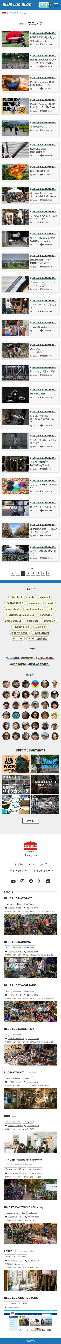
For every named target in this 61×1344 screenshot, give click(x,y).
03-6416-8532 (32, 995)
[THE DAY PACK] (16, 764)
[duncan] (6, 736)
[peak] (45, 726)
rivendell (45, 597)
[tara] (26, 684)
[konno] (55, 705)
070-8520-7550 (33, 1126)
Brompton (49, 620)
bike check (17, 597)
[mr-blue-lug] (35, 684)
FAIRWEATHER (15, 603)
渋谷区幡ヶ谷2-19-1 (15, 1082)
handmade (46, 614)
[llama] (6, 715)
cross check (13, 609)
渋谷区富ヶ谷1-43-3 (15, 995)
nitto (51, 609)
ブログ (13, 13)
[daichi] (26, 715)
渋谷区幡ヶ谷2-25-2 (15, 1126)
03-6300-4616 (32, 1082)
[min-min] (35, 694)
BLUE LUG (16, 5)
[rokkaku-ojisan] (16, 715)
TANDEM (12, 1169)
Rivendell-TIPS (22, 626)
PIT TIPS (17, 638)
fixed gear (32, 620)
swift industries (34, 609)
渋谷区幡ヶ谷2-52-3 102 (17, 1173)
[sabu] (35, 705)
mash (50, 603)
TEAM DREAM (41, 632)
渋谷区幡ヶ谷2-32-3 (15, 908)
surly (31, 597)
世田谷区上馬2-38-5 (15, 951)
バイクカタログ (17, 870)
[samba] (45, 736)
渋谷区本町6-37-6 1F (15, 1217)
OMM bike (41, 626)
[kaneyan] (6, 694)
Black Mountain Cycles (21, 614)
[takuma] (16, 736)
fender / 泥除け (19, 632)
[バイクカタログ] (16, 784)
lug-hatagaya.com (13, 1078)
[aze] (6, 684)
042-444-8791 (13, 1307)
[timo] (45, 694)
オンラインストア (23, 864)
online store (10, 1256)
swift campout (13, 620)
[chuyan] (35, 715)
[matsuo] (45, 684)
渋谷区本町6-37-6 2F (15, 1260)
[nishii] (45, 715)
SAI (23, 1169)
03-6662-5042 (32, 908)
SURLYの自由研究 (37, 638)
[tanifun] (6, 705)
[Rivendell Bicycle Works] (45, 804)
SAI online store (35, 1169)
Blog (19, 903)
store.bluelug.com (13, 1303)
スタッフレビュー (41, 870)
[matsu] (55, 694)
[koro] (35, 726)
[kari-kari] (55, 736)
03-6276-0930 (33, 1217)
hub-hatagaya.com (13, 1121)
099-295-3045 (33, 1038)
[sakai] (26, 726)
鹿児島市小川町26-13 (16, 1038)
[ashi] (16, 726)
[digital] (16, 694)
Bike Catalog (29, 903)
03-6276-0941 (33, 1260)
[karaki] (26, 705)
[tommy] (35, 736)
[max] (16, 705)
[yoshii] (26, 694)
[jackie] (6, 726)
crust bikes (35, 603)
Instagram (10, 903)
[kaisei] (55, 726)
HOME (4, 13)
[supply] (55, 684)
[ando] (45, 705)
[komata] (55, 715)
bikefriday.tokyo (12, 1212)
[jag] (16, 684)
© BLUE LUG (30, 1341)
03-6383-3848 (36, 1173)
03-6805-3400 (32, 951)
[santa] (26, 736)
